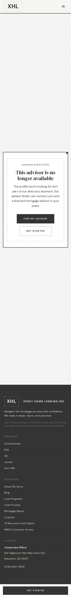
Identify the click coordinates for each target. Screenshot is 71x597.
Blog (6, 492)
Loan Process (12, 504)
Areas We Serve (13, 486)
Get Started (35, 230)
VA (5, 455)
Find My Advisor (35, 218)
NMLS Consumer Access (18, 529)
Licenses (9, 517)
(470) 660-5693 (14, 566)
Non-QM (9, 468)
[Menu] (63, 6)
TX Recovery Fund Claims (19, 523)
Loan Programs (13, 498)
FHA (6, 449)
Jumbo (8, 462)
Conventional (12, 443)
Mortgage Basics (14, 511)
